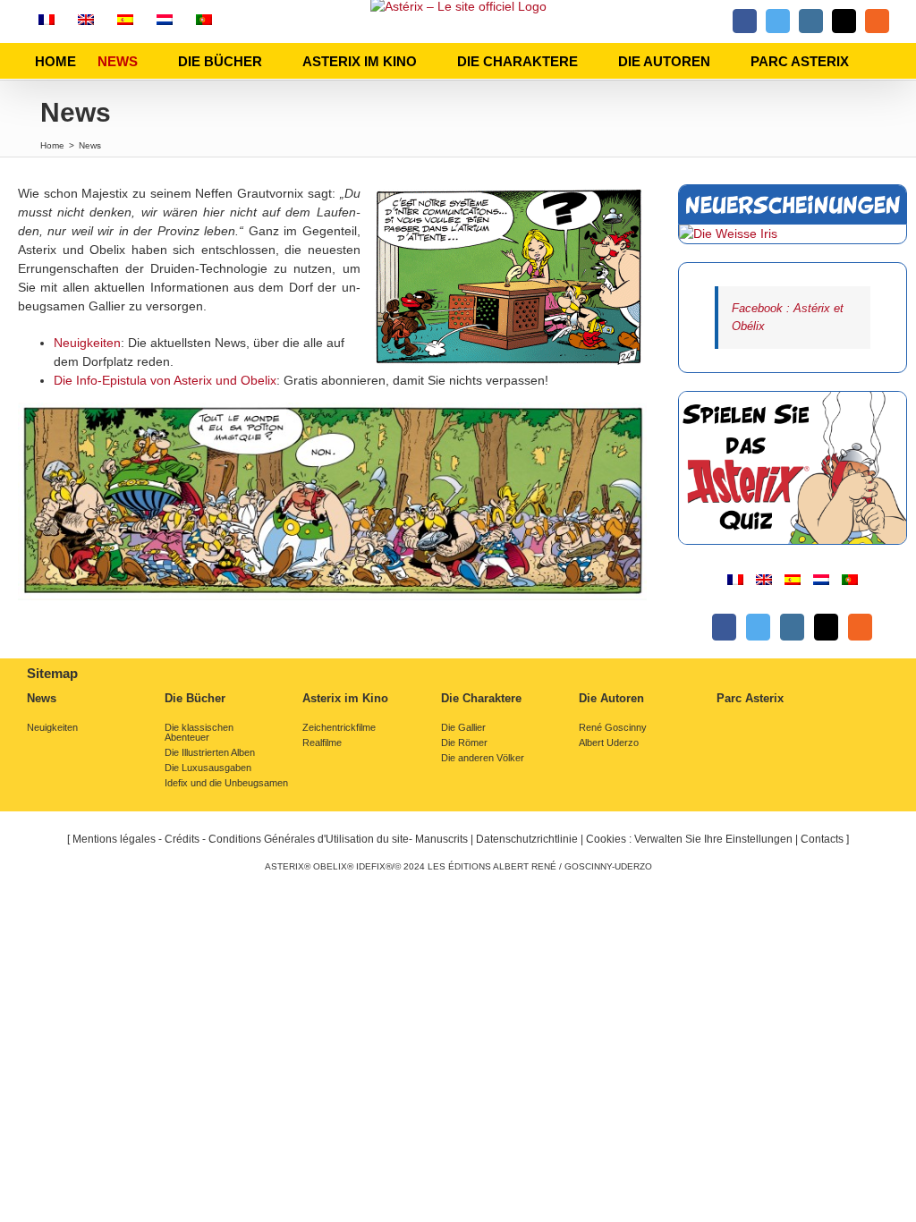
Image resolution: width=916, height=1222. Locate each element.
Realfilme (322, 743)
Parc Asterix (750, 698)
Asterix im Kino (345, 698)
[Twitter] (758, 627)
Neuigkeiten (87, 342)
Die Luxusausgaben (208, 768)
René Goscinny (613, 728)
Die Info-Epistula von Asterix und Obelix (165, 380)
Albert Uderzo (609, 743)
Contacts (822, 839)
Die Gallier (463, 728)
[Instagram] (792, 627)
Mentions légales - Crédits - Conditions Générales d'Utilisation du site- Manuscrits (270, 839)
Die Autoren (611, 698)
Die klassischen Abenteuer (199, 733)
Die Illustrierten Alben (210, 753)
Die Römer (464, 743)
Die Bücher (195, 698)
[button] (875, 61)
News (41, 698)
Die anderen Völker (482, 758)
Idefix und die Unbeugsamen (226, 783)
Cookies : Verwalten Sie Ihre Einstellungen (689, 839)
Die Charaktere (481, 698)
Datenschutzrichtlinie (527, 839)
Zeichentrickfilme (339, 728)
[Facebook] (724, 627)
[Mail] (826, 627)
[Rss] (860, 627)
